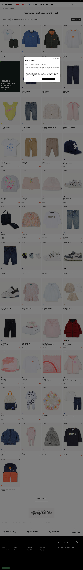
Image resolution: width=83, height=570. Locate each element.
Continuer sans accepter (55, 58)
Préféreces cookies (37, 78)
